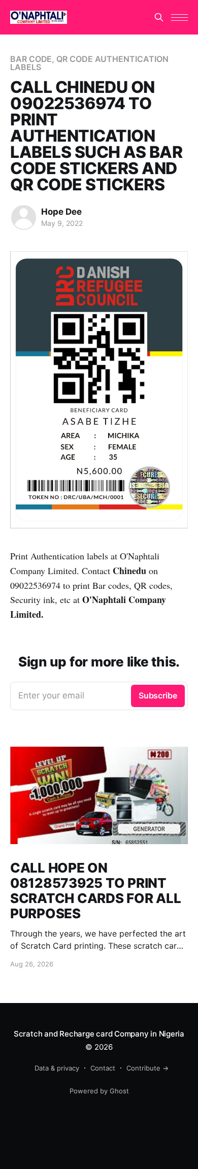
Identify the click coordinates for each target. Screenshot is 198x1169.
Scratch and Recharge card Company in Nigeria (99, 1034)
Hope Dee (61, 212)
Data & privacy (57, 1068)
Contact (102, 1068)
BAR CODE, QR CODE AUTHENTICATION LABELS (89, 63)
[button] (179, 17)
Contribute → (147, 1068)
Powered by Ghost (99, 1091)
